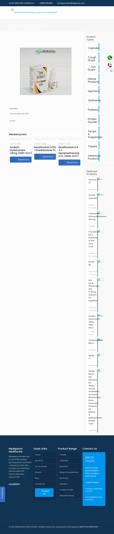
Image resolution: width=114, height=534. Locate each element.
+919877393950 (46, 3)
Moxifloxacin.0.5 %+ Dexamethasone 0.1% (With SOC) (69, 151)
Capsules (64, 460)
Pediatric (64, 484)
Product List (45, 492)
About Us (39, 460)
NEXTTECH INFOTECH (89, 527)
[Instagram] (103, 3)
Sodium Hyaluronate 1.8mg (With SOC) (21, 150)
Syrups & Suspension (69, 472)
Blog (37, 478)
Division (38, 472)
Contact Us (40, 484)
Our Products (41, 466)
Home (37, 454)
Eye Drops (64, 478)
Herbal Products (67, 495)
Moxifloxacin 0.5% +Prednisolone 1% (45, 148)
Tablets (63, 454)
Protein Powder (66, 489)
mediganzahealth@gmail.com (71, 3)
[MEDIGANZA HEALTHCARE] (34, 12)
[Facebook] (92, 3)
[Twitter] (96, 3)
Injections (64, 466)
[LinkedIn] (100, 3)
